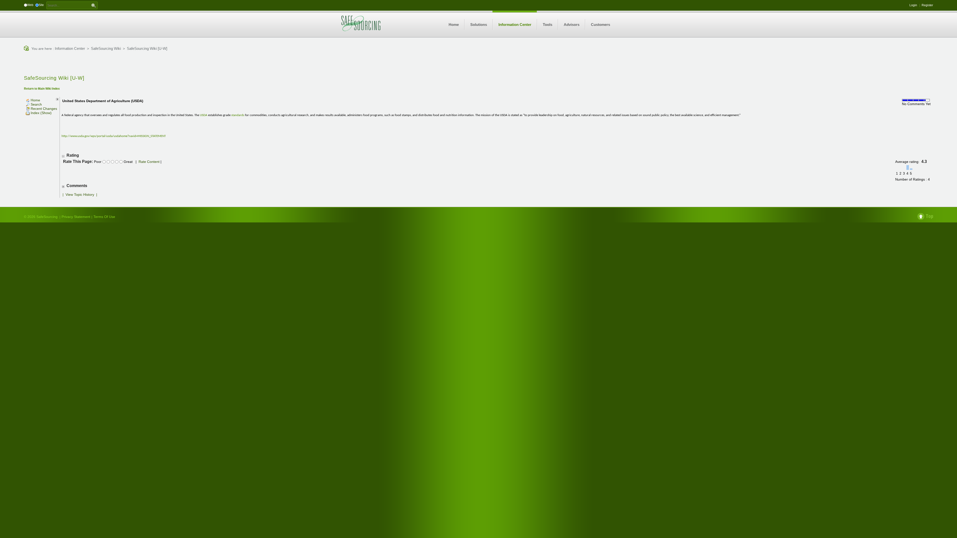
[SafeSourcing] (360, 23)
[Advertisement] (478, 63)
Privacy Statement (76, 217)
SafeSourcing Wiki (106, 48)
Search (36, 104)
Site (41, 5)
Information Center (70, 48)
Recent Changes (43, 109)
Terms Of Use (104, 217)
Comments (77, 186)
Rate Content (149, 162)
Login (913, 5)
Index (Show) (41, 113)
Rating (73, 155)
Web (30, 5)
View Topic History (80, 195)
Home (35, 100)
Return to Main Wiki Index (42, 88)
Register (927, 5)
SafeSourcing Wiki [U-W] (147, 48)
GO (94, 5)
